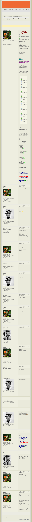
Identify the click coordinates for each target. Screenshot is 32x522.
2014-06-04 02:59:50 (22, 431)
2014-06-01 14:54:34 (22, 398)
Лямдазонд (5, 327)
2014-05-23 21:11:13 (22, 29)
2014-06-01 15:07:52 (22, 409)
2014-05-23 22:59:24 (22, 263)
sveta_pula (5, 398)
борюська (5, 367)
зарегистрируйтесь (17, 16)
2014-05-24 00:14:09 (22, 307)
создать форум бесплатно (24, 519)
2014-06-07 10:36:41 (22, 452)
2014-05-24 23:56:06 (22, 367)
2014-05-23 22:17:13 (22, 243)
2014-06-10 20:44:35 (22, 492)
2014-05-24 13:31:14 (22, 347)
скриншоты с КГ (23, 77)
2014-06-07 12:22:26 (22, 472)
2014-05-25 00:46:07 (22, 376)
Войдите (10, 16)
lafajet (4, 206)
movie (5, 18)
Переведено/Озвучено (12, 18)
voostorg (5, 263)
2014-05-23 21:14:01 (22, 186)
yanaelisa (5, 295)
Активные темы (16, 13)
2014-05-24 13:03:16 (22, 327)
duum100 (5, 228)
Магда (4, 29)
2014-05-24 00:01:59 (22, 295)
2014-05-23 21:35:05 (22, 206)
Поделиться (21, 28)
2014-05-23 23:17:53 (22, 273)
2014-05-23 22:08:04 (22, 228)
